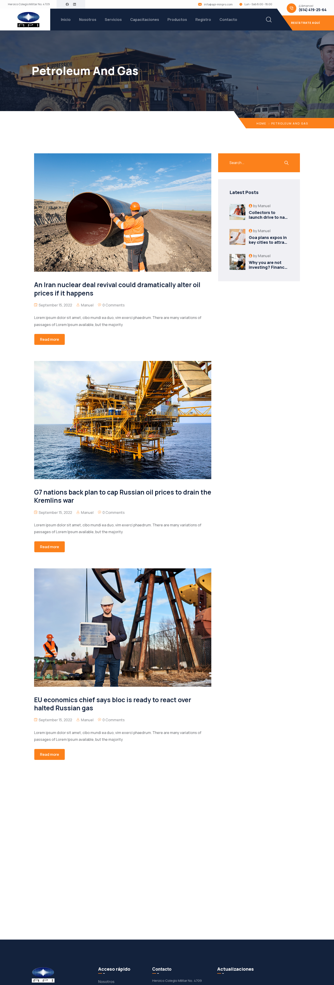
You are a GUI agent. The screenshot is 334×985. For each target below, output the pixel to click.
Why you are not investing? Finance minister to (268, 267)
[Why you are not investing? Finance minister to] (237, 262)
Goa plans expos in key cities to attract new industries (269, 242)
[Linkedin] (74, 4)
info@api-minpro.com (218, 4)
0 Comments (113, 305)
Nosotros (87, 19)
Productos (177, 19)
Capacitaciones (144, 19)
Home (261, 123)
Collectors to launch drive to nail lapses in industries (268, 217)
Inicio (66, 19)
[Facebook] (67, 4)
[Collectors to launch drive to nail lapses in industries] (237, 212)
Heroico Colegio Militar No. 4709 (29, 4)
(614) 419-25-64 (313, 10)
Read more (49, 339)
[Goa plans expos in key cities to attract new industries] (237, 237)
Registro (203, 19)
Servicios (113, 19)
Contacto (228, 19)
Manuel (87, 305)
